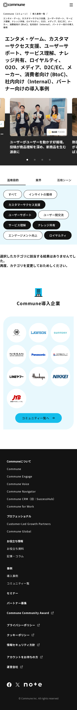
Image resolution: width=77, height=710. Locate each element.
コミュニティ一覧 (18, 583)
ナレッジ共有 (46, 225)
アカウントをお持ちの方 (22, 657)
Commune (14, 469)
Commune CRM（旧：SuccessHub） (31, 499)
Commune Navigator (21, 491)
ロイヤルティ (57, 235)
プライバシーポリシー (21, 625)
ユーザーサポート (19, 215)
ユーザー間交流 (53, 215)
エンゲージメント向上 (22, 235)
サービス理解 (17, 225)
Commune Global (19, 531)
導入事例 (12, 576)
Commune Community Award (28, 613)
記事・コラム (15, 556)
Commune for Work (20, 506)
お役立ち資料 (15, 549)
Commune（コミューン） (16, 13)
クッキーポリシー (18, 635)
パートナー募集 (17, 603)
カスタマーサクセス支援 (24, 205)
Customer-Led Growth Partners (29, 524)
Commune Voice (18, 484)
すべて (12, 194)
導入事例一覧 (38, 13)
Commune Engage (19, 476)
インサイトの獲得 (40, 194)
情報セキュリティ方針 (21, 645)
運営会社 (12, 667)
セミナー (12, 593)
